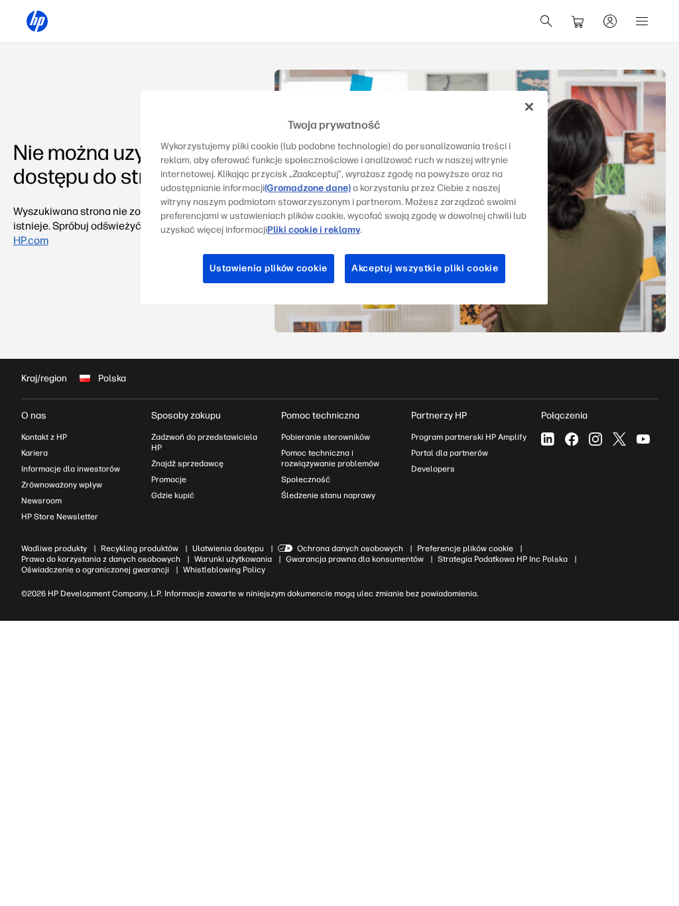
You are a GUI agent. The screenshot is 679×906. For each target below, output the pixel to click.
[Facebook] (571, 439)
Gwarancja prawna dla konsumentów (355, 559)
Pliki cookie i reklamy (313, 229)
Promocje (168, 479)
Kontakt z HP (44, 437)
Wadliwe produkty (54, 548)
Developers (433, 469)
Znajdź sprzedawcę (187, 463)
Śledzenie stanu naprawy (328, 495)
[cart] (578, 21)
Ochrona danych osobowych (350, 548)
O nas (33, 415)
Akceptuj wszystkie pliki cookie (425, 268)
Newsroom (41, 500)
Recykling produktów (139, 548)
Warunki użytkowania (233, 559)
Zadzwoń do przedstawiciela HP (204, 442)
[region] (344, 197)
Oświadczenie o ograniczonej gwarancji (95, 569)
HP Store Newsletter (59, 516)
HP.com (30, 240)
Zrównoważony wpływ (61, 484)
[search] (546, 21)
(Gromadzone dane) (308, 188)
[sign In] (610, 21)
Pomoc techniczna (320, 415)
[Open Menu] (642, 21)
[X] (619, 439)
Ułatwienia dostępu (228, 548)
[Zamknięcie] (529, 106)
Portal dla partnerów (449, 453)
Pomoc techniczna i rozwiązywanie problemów (330, 458)
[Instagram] (595, 439)
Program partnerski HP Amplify (468, 437)
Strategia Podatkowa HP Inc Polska (503, 559)
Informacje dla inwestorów (70, 469)
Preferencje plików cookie (465, 548)
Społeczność (305, 479)
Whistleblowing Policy (224, 569)
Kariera (34, 453)
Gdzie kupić (172, 495)
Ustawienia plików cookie (269, 268)
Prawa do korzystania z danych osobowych (100, 559)
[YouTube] (643, 439)
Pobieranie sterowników (325, 437)
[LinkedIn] (547, 439)
